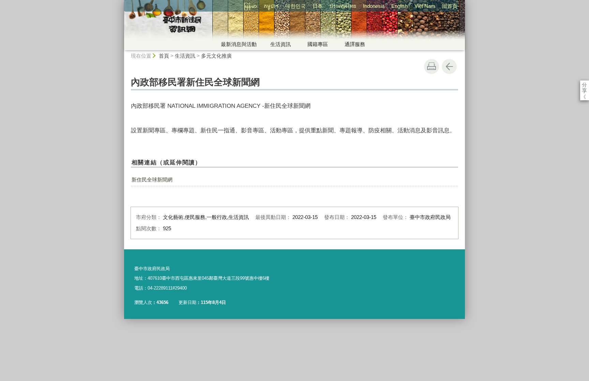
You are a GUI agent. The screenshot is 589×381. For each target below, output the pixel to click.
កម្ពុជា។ (271, 6)
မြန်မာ (250, 6)
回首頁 (449, 6)
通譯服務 (355, 44)
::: (121, 3)
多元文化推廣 (216, 56)
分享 (584, 84)
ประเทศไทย (343, 6)
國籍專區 (317, 44)
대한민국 (295, 6)
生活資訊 (280, 44)
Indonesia (373, 6)
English (399, 6)
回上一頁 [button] (449, 66)
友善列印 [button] (431, 66)
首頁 (164, 56)
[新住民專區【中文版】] (232, 25)
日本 (318, 6)
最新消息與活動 (239, 44)
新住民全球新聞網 (152, 179)
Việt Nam (424, 6)
